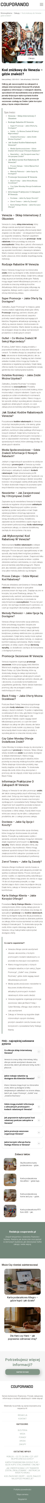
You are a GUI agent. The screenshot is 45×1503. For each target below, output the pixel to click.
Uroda (22, 1441)
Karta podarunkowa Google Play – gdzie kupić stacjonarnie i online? (22, 1463)
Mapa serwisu (22, 1494)
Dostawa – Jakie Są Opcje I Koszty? (24, 198)
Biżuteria (22, 1430)
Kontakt (22, 1419)
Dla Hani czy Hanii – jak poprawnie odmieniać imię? (22, 1337)
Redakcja (22, 1415)
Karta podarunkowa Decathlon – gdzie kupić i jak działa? (30, 1179)
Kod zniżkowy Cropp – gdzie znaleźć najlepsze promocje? (22, 1477)
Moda (22, 1434)
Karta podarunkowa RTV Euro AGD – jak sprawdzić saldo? (30, 1211)
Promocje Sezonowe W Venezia (22, 177)
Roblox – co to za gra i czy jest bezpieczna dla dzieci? (22, 1457)
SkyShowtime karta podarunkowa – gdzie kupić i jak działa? (29, 1164)
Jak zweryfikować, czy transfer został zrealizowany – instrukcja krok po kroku (22, 1470)
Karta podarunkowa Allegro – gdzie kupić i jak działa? (22, 1299)
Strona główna (6, 13)
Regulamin (22, 1499)
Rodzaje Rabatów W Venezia (21, 122)
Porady (22, 1437)
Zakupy (17, 13)
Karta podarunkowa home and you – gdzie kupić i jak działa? (29, 1195)
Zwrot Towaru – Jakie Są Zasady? (23, 201)
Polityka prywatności (22, 1489)
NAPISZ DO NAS (22, 1372)
